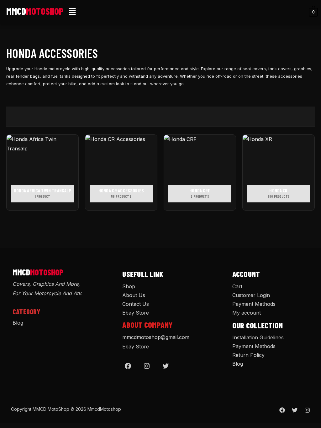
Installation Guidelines (258, 337)
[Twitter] (165, 366)
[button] (72, 12)
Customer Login (251, 295)
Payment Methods (254, 304)
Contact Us (135, 304)
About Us (133, 295)
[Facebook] (128, 366)
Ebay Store (135, 313)
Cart (237, 286)
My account (246, 313)
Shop (128, 286)
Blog (18, 323)
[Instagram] (146, 366)
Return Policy (248, 355)
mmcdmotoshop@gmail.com (155, 337)
